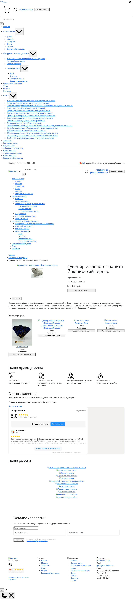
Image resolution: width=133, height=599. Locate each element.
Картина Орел (111, 323)
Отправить (18, 540)
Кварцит (10, 46)
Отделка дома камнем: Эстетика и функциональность (28, 110)
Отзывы (6, 88)
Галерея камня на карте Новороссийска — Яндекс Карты (66, 452)
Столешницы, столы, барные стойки (30, 204)
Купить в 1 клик (81, 290)
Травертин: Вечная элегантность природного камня (28, 103)
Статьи (6, 95)
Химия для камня (13, 68)
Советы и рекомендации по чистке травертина (26, 120)
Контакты (7, 91)
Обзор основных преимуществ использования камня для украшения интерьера (39, 125)
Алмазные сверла (14, 64)
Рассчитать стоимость (22, 354)
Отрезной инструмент (16, 61)
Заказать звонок (42, 9)
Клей (12, 73)
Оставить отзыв (15, 406)
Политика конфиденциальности (19, 577)
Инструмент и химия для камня (16, 53)
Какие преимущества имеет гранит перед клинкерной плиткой (32, 135)
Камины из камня (10, 143)
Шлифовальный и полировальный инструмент (26, 59)
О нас (5, 86)
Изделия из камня (19, 196)
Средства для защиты (19, 81)
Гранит (9, 36)
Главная (6, 27)
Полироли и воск (17, 78)
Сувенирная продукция (12, 83)
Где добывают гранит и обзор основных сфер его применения (32, 128)
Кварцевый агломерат (16, 49)
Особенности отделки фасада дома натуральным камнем (30, 138)
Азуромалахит (22, 347)
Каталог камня (9, 31)
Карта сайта (12, 579)
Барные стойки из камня (13, 158)
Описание (17, 298)
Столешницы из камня (12, 153)
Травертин (11, 41)
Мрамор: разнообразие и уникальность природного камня (31, 115)
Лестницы (7, 140)
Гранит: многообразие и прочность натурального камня (30, 118)
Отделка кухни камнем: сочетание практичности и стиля (30, 113)
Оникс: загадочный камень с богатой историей (26, 108)
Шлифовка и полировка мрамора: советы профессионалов (31, 101)
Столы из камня (9, 150)
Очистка (13, 76)
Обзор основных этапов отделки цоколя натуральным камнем (32, 133)
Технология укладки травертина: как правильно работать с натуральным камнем (40, 106)
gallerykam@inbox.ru (99, 172)
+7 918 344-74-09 (26, 9)
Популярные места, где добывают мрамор (24, 123)
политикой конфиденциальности (37, 541)
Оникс (9, 44)
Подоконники (8, 145)
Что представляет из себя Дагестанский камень (26, 130)
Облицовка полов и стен (13, 148)
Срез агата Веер (81, 323)
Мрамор (10, 39)
